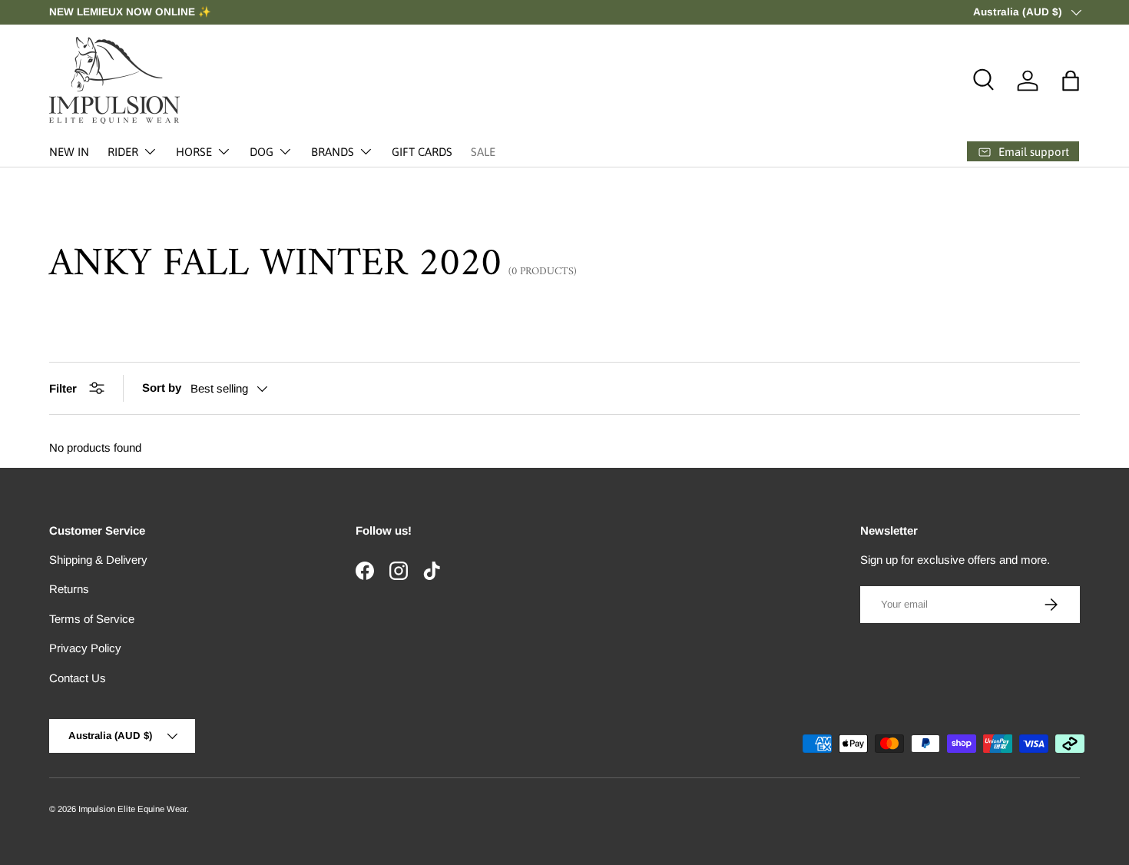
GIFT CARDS (422, 151)
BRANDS (332, 151)
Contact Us (77, 677)
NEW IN (69, 151)
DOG (261, 151)
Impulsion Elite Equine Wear (132, 809)
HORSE (194, 151)
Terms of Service (91, 618)
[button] (1071, 81)
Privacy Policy (85, 648)
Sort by (161, 387)
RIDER (123, 151)
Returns (69, 588)
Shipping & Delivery (98, 559)
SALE (483, 151)
